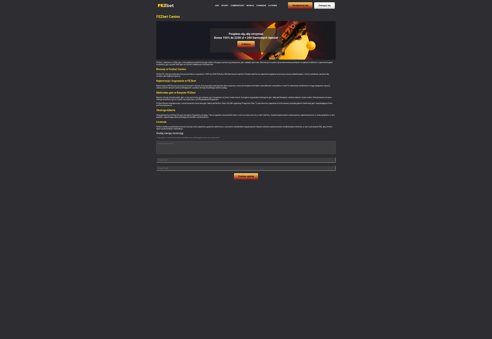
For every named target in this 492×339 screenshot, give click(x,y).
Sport (224, 5)
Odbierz (246, 44)
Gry (217, 5)
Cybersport (237, 5)
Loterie (272, 5)
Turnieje (261, 5)
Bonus (250, 5)
